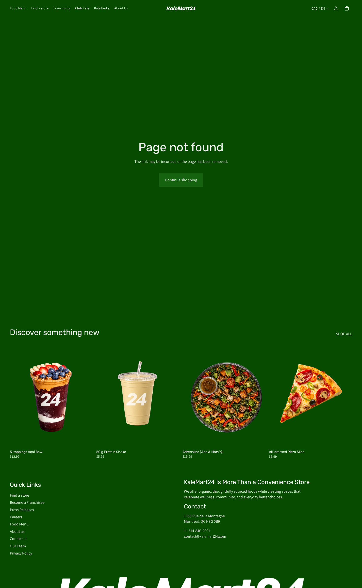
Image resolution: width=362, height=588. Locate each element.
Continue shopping (181, 180)
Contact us (18, 538)
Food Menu (19, 524)
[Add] (85, 439)
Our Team (18, 545)
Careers (16, 517)
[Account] (335, 8)
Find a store (19, 495)
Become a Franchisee (27, 502)
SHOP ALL (344, 333)
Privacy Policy (21, 552)
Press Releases (22, 509)
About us (17, 531)
